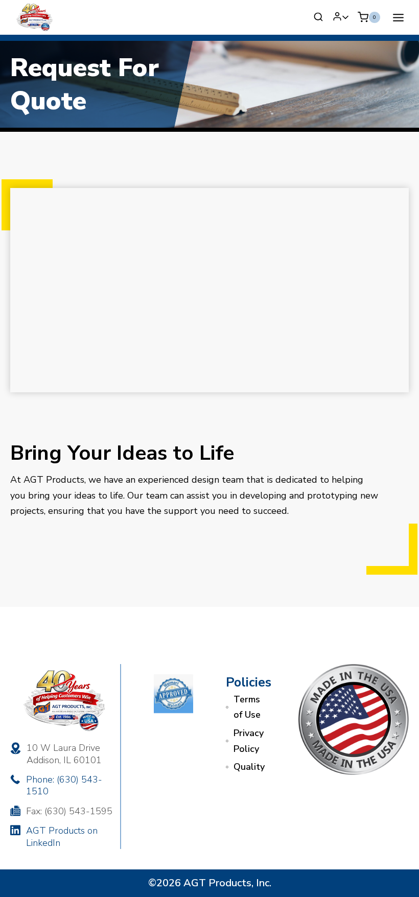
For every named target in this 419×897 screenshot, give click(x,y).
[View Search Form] (318, 17)
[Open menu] (398, 17)
